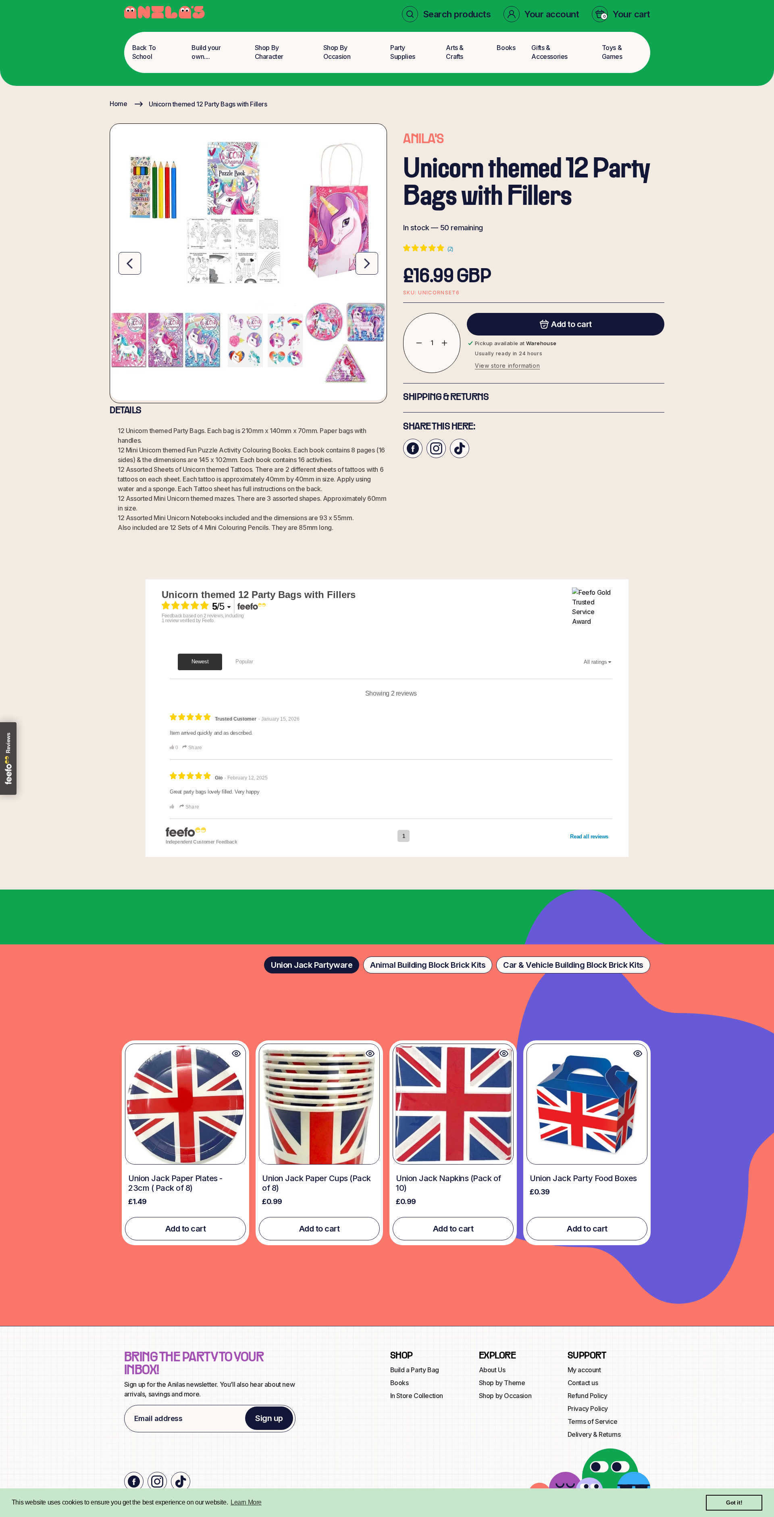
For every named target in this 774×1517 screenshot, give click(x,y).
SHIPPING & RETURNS (446, 397)
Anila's (423, 140)
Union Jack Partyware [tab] (311, 965)
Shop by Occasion (505, 1396)
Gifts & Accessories (549, 52)
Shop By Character (269, 52)
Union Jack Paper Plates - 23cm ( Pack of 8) (175, 1183)
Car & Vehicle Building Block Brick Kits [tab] (573, 965)
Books (506, 48)
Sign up (269, 1418)
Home (118, 104)
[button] (446, 14)
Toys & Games (612, 52)
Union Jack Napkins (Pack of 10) (448, 1183)
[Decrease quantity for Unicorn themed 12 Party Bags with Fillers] (413, 343)
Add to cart (185, 1229)
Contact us (583, 1383)
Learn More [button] (246, 1502)
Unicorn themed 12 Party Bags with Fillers (208, 104)
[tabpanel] (387, 1142)
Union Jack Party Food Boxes (583, 1178)
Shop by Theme (502, 1383)
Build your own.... (206, 52)
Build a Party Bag (414, 1370)
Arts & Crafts (455, 52)
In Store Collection (416, 1396)
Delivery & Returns (594, 1434)
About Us (492, 1370)
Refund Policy (588, 1396)
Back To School (144, 52)
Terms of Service (593, 1421)
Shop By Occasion (337, 52)
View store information (507, 365)
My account (584, 1370)
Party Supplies (402, 52)
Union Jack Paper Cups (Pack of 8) (316, 1183)
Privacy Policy (588, 1408)
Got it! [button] (734, 1502)
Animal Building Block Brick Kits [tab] (427, 965)
